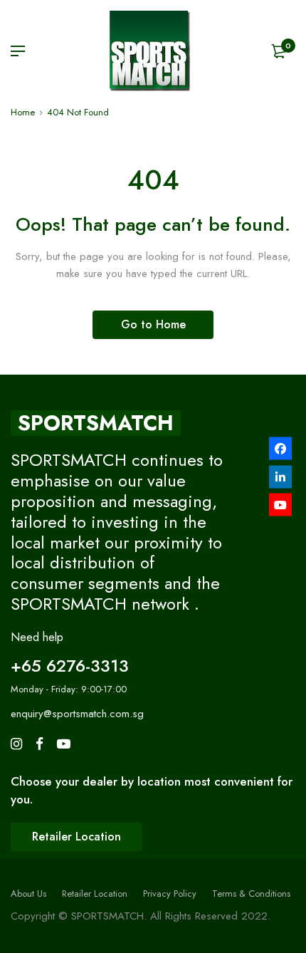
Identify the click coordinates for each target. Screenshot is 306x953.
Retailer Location (94, 893)
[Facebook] (280, 448)
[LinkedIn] (280, 476)
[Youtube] (280, 505)
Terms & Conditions (251, 893)
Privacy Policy (169, 893)
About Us (28, 893)
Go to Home (153, 324)
